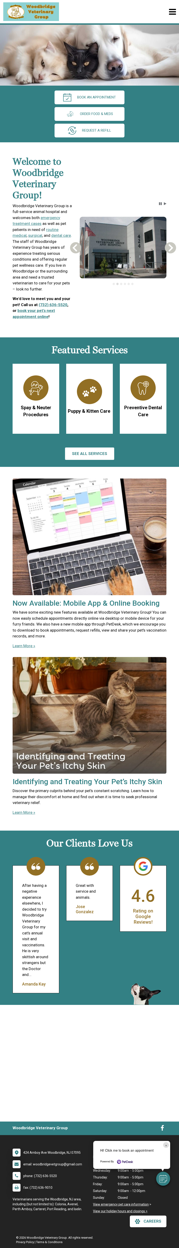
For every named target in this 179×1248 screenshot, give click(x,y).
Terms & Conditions (49, 1242)
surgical (35, 235)
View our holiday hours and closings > (120, 1211)
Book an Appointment (96, 97)
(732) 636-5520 (53, 304)
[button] (163, 1179)
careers (152, 1221)
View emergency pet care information (121, 1204)
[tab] (114, 283)
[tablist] (123, 283)
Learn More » (24, 645)
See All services (89, 453)
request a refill (96, 130)
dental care (61, 235)
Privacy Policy (25, 1242)
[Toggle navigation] (172, 12)
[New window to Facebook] (162, 1129)
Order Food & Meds (96, 114)
